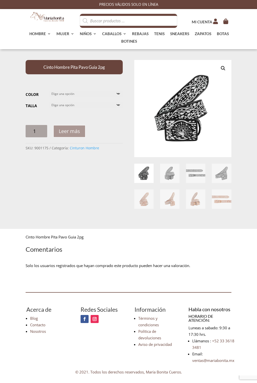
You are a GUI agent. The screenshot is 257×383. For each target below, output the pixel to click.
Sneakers (179, 34)
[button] (223, 68)
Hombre (37, 34)
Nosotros (38, 331)
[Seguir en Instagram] (95, 319)
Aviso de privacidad (155, 344)
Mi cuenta (202, 22)
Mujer (62, 34)
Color (32, 94)
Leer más (69, 131)
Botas (223, 34)
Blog (34, 318)
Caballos (111, 34)
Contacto (37, 324)
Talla (31, 105)
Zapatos (203, 34)
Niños (86, 34)
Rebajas (140, 34)
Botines (129, 41)
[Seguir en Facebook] (85, 319)
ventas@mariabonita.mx (213, 360)
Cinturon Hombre (84, 148)
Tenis (159, 34)
